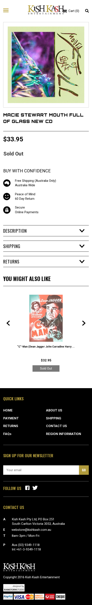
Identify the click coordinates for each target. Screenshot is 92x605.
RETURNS (10, 426)
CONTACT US (56, 426)
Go (84, 469)
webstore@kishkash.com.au (31, 530)
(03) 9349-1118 (29, 545)
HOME (8, 410)
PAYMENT (11, 418)
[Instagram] (35, 488)
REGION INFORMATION (63, 434)
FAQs (7, 434)
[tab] (46, 230)
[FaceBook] (27, 488)
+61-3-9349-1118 (28, 549)
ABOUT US (54, 410)
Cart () (73, 11)
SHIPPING (53, 418)
